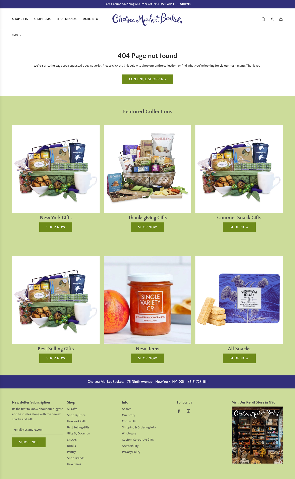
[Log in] (272, 19)
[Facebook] (179, 411)
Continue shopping (147, 79)
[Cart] (281, 19)
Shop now (55, 227)
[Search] (263, 19)
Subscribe (29, 442)
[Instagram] (188, 411)
